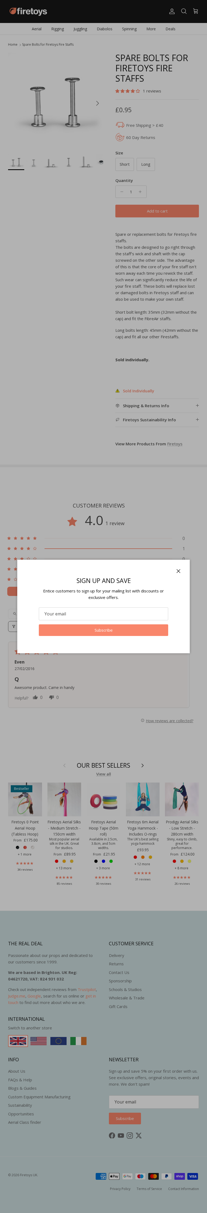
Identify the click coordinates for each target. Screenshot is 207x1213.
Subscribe (104, 630)
